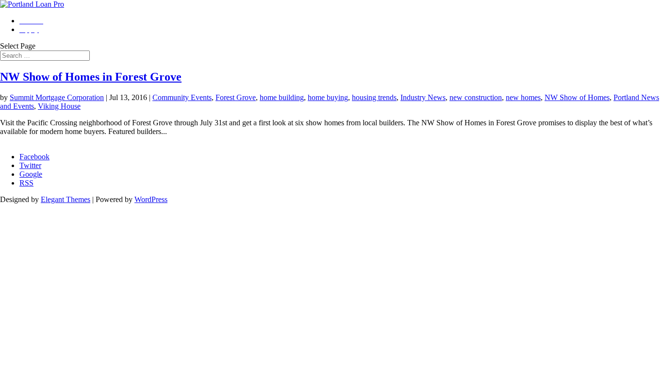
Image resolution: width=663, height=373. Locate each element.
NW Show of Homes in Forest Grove (91, 76)
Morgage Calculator (30, 140)
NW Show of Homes (577, 97)
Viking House (59, 106)
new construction (475, 97)
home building (282, 97)
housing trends (374, 97)
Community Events (182, 97)
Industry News (423, 97)
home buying (328, 97)
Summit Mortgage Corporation (57, 97)
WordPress (150, 199)
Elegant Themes (65, 199)
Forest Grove (235, 97)
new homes (523, 97)
